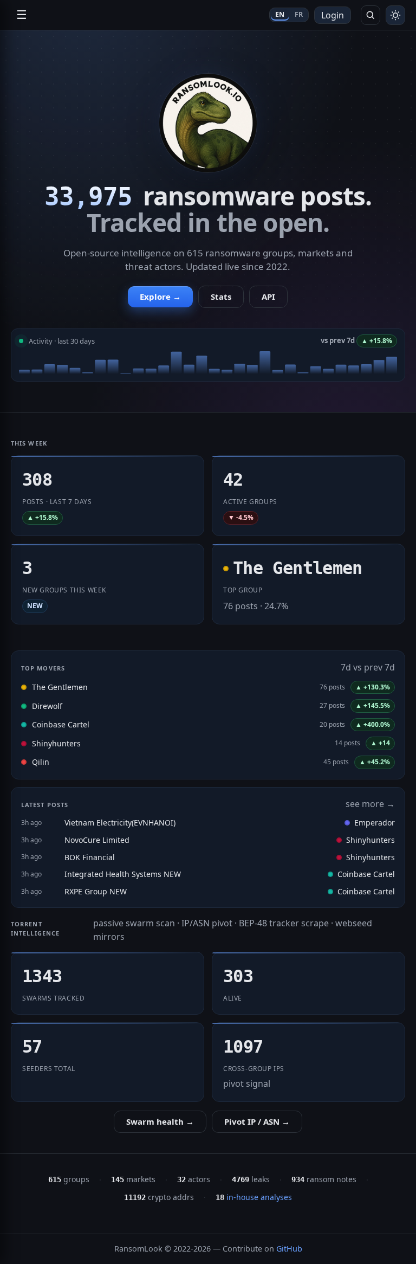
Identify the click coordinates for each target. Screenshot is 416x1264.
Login (332, 15)
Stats (221, 296)
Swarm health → (160, 1121)
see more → (370, 804)
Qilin (40, 762)
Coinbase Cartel (60, 724)
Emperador (374, 822)
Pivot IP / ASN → (257, 1121)
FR (299, 14)
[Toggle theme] (395, 15)
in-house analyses (254, 1197)
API (268, 296)
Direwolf (47, 706)
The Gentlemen (60, 687)
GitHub (289, 1248)
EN (280, 14)
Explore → (160, 296)
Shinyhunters (56, 743)
